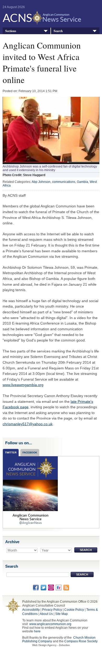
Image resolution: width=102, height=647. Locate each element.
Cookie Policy (74, 610)
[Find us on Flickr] (58, 587)
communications (63, 182)
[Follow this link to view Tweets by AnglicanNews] (30, 492)
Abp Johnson (41, 182)
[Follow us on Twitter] (43, 587)
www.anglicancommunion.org (50, 624)
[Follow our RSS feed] (66, 587)
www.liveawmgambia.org (23, 385)
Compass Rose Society (81, 641)
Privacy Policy (52, 610)
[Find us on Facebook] (36, 587)
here (37, 631)
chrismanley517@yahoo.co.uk (28, 424)
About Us (46, 614)
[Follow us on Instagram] (51, 587)
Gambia (82, 182)
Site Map (61, 614)
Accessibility (31, 610)
